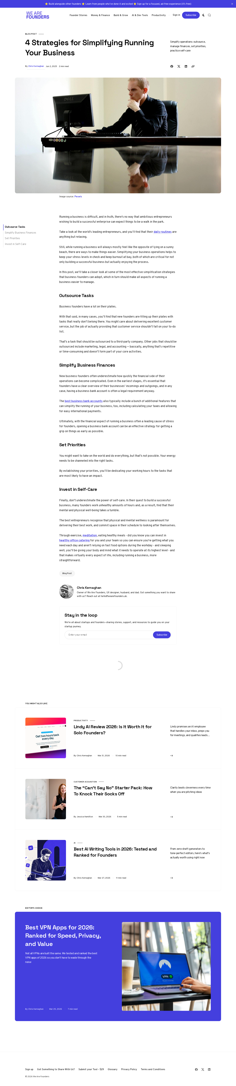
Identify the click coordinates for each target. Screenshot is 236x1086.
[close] (232, 3)
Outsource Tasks (15, 227)
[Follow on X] (203, 1069)
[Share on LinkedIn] (185, 66)
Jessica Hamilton (85, 816)
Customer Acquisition (85, 781)
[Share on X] (178, 66)
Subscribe (191, 15)
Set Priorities (12, 238)
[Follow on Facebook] (196, 1069)
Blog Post (31, 33)
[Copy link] (193, 66)
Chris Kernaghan (36, 66)
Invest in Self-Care (15, 244)
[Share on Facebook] (171, 66)
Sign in (176, 15)
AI (74, 842)
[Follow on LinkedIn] (209, 1069)
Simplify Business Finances (20, 233)
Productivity (81, 720)
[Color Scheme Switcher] (203, 15)
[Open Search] (209, 15)
